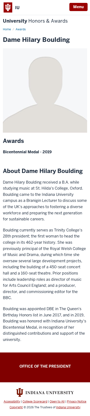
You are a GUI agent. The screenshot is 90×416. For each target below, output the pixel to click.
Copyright (16, 407)
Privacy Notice (76, 401)
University (35, 21)
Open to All (57, 401)
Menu (78, 6)
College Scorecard (35, 401)
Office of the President (45, 366)
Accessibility (12, 401)
